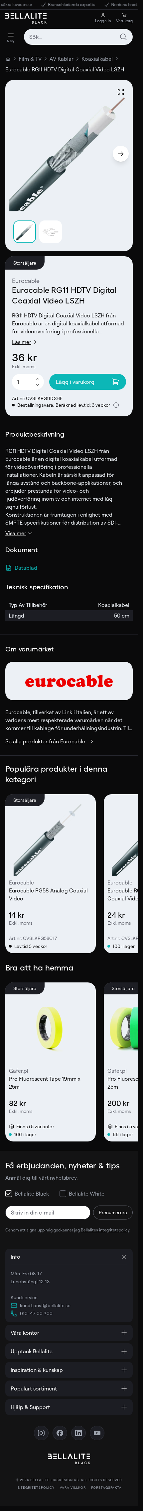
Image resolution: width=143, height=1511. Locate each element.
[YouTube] (97, 1433)
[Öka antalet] (37, 378)
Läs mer (21, 342)
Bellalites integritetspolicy (105, 1229)
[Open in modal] (121, 92)
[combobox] (78, 37)
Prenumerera (113, 1212)
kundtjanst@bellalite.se (45, 1305)
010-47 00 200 (36, 1313)
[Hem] (8, 58)
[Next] (121, 154)
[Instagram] (41, 1433)
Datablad (26, 567)
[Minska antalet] (37, 385)
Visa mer (15, 533)
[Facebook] (60, 1433)
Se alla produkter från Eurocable (45, 741)
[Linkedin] (78, 1433)
